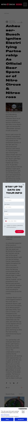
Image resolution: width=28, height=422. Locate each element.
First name (7, 197)
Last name (7, 204)
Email (6, 211)
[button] (23, 185)
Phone (6, 218)
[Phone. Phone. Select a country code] (6, 221)
